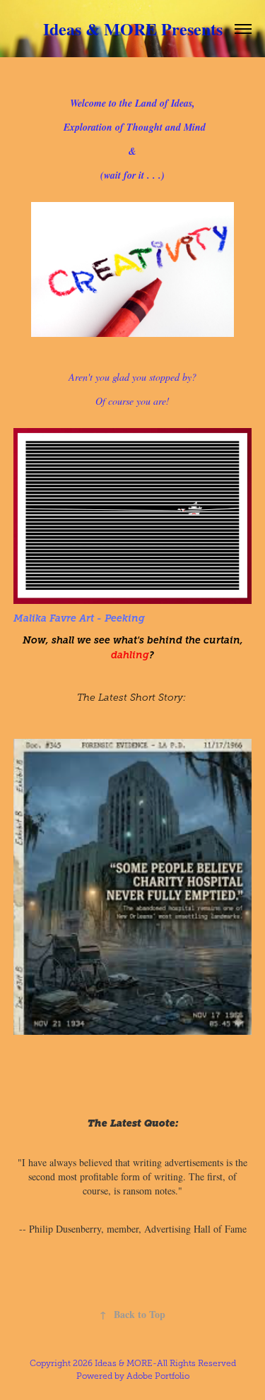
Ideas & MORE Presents (133, 28)
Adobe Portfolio (157, 1376)
